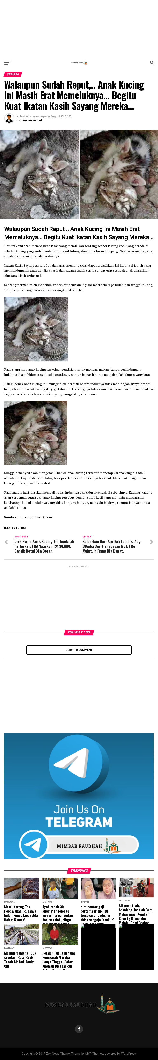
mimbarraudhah (32, 120)
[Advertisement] (79, 29)
